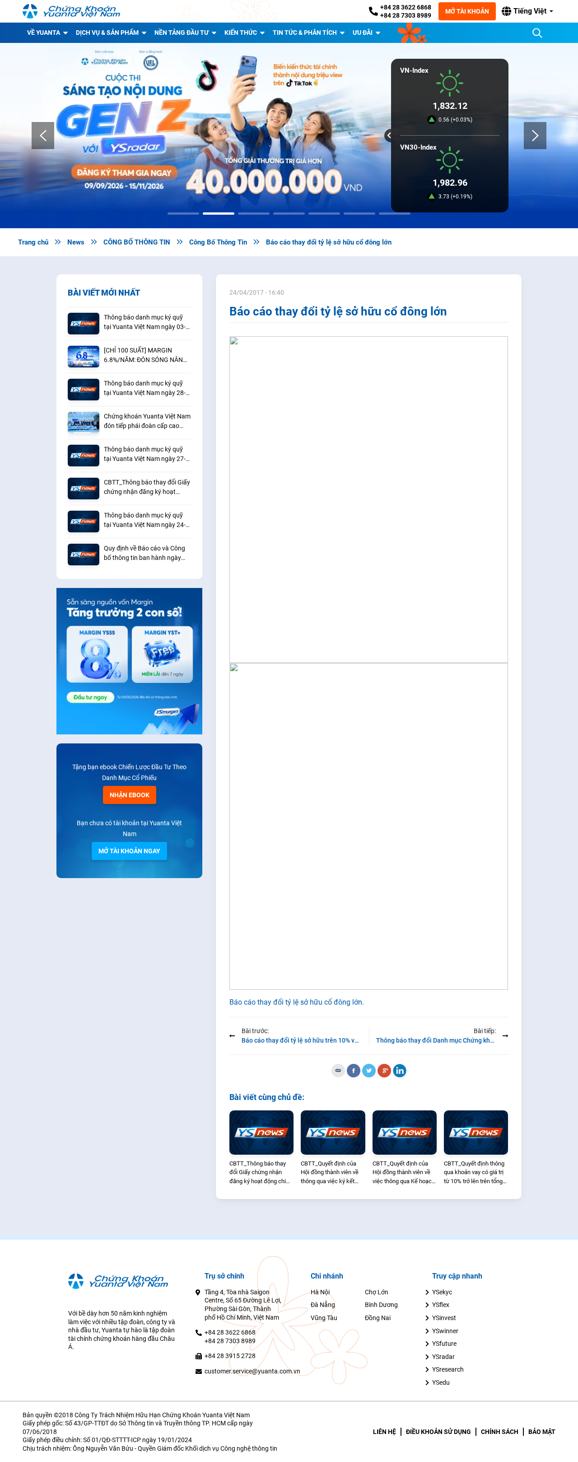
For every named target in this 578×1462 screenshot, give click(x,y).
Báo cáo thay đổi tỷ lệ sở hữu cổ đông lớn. (296, 1002)
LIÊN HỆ (384, 1431)
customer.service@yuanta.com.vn (252, 1371)
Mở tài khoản (467, 11)
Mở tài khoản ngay (129, 851)
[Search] (537, 33)
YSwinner (445, 1331)
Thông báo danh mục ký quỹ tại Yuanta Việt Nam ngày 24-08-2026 (145, 521)
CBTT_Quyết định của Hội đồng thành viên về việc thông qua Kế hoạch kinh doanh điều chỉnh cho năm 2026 (404, 1173)
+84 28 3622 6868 (405, 7)
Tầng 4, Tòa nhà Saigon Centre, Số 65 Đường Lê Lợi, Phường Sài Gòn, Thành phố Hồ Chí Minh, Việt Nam (243, 1304)
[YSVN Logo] (77, 11)
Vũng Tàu (324, 1317)
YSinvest (444, 1317)
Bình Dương (381, 1304)
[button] (527, 11)
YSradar (443, 1356)
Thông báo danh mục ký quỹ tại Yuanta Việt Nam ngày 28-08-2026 (145, 389)
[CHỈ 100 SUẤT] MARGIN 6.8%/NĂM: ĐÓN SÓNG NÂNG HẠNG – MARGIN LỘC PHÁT (145, 356)
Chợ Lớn (376, 1292)
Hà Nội (320, 1292)
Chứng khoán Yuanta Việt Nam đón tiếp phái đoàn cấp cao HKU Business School (147, 422)
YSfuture (444, 1343)
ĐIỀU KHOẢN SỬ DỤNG (438, 1431)
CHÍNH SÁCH (499, 1431)
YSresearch (448, 1369)
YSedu (441, 1382)
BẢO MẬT (541, 1431)
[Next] (535, 135)
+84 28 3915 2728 (230, 1355)
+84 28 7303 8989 (405, 15)
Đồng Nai (378, 1317)
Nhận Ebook (129, 795)
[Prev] (43, 135)
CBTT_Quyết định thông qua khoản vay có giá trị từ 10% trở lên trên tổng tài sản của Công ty (474, 1173)
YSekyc (442, 1292)
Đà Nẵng (323, 1304)
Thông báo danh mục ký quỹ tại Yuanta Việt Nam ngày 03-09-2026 (145, 323)
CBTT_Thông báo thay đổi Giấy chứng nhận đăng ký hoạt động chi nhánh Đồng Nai (147, 488)
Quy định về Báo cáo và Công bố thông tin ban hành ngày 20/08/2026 (144, 554)
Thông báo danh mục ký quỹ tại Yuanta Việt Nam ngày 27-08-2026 (145, 455)
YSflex (440, 1304)
